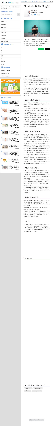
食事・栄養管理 (4, 41)
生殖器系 (3, 61)
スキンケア (3, 32)
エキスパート (4, 21)
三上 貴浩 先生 (35, 15)
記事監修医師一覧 (5, 73)
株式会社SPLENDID (5, 70)
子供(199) (28, 388)
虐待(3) (27, 390)
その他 (2, 64)
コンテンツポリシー (5, 76)
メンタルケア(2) (37, 390)
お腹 (2, 55)
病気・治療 (3, 27)
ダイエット (3, 30)
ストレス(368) (38, 388)
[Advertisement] (37, 62)
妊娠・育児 (3, 35)
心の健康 (3, 38)
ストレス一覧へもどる (38, 419)
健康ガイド (3, 24)
